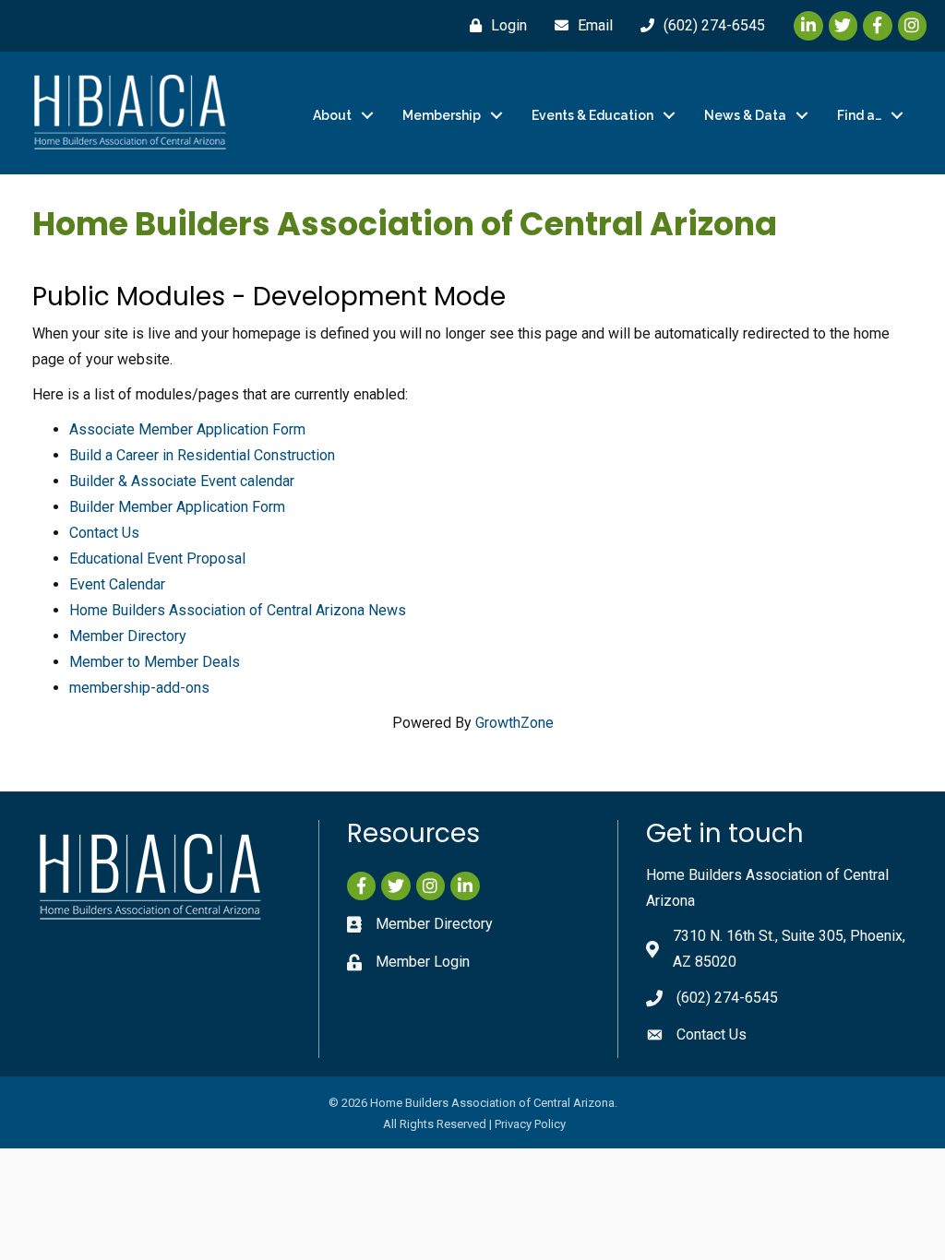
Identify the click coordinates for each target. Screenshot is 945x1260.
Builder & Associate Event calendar (181, 481)
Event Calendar (117, 584)
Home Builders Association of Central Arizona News (237, 610)
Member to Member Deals (154, 662)
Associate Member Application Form (187, 429)
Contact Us (104, 532)
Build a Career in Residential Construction (202, 455)
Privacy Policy (530, 1124)
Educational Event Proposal (157, 558)
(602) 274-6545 (727, 997)
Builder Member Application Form (177, 507)
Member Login (423, 961)
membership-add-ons (139, 687)
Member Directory (127, 636)
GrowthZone (514, 722)
